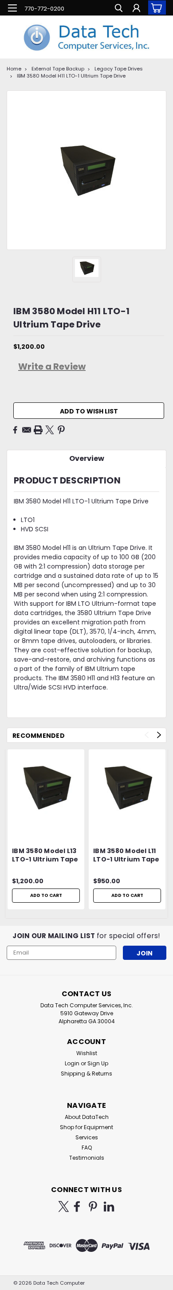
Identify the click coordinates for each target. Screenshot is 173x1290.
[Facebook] (15, 429)
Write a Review (52, 366)
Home (14, 68)
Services (86, 1137)
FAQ (87, 1147)
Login (72, 1063)
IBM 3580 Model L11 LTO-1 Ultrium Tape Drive (126, 856)
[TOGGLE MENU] (12, 8)
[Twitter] (49, 429)
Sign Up (97, 1063)
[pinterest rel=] (92, 1206)
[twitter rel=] (63, 1206)
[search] (118, 9)
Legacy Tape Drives (118, 68)
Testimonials (86, 1157)
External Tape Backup (57, 68)
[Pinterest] (61, 429)
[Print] (38, 429)
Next (159, 735)
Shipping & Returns (86, 1073)
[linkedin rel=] (108, 1206)
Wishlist (86, 1053)
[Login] (136, 9)
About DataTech (87, 1117)
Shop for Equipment (86, 1127)
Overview (86, 458)
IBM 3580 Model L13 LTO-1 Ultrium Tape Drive (45, 856)
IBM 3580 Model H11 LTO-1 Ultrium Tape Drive (71, 75)
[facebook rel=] (77, 1206)
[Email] (26, 429)
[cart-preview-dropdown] (155, 7)
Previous (146, 735)
